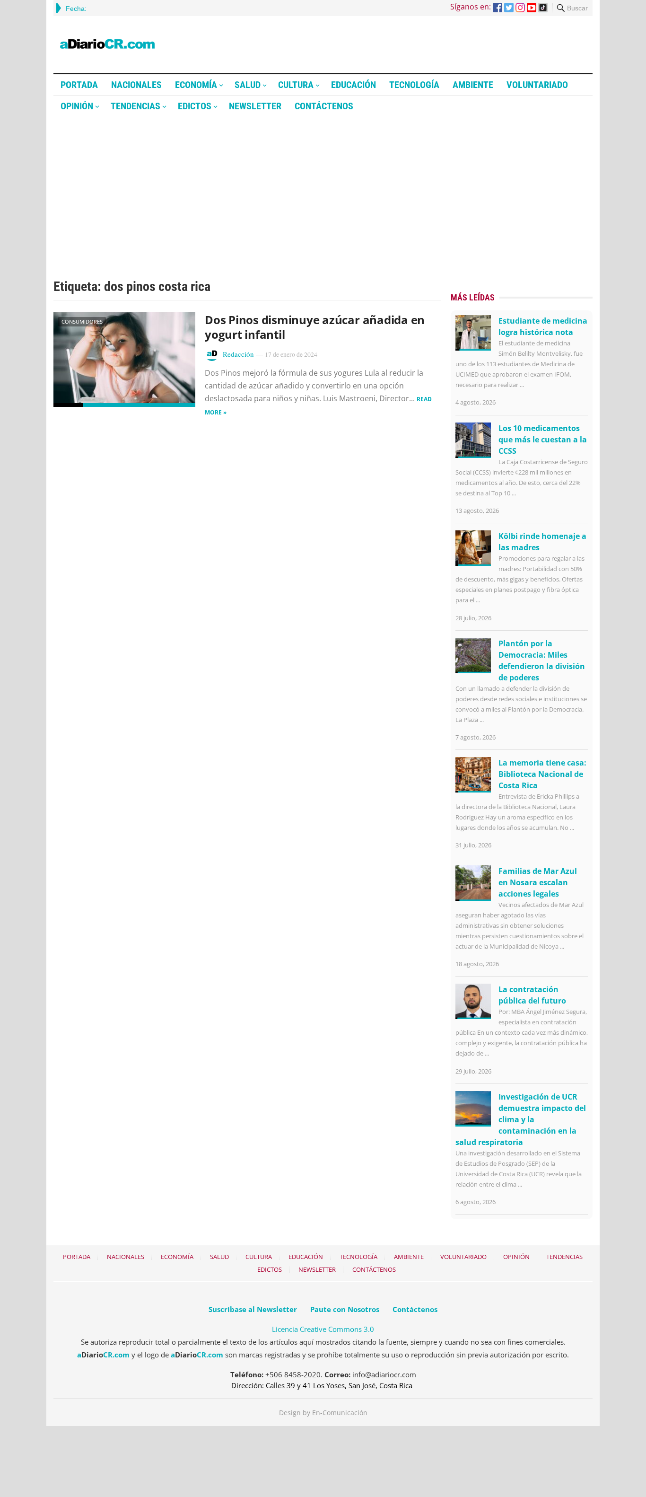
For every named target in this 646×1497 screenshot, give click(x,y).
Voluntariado (537, 84)
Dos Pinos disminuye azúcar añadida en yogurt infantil (315, 327)
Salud (248, 84)
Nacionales (136, 84)
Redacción (238, 354)
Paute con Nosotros (344, 1309)
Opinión (77, 106)
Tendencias (135, 106)
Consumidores (82, 321)
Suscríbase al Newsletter (253, 1309)
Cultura (296, 84)
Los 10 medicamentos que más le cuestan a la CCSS (542, 439)
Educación (353, 84)
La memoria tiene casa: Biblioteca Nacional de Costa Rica (542, 774)
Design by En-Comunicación (323, 1412)
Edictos (194, 106)
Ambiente (473, 84)
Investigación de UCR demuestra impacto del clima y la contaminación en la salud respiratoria (520, 1119)
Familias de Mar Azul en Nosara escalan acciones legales (537, 882)
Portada (79, 84)
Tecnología (414, 84)
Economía (196, 84)
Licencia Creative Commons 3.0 (323, 1329)
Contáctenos (324, 106)
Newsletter (255, 106)
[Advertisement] (323, 188)
